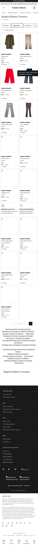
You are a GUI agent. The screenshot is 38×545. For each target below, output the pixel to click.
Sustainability (7, 454)
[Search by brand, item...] (3, 7)
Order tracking (8, 406)
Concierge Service (9, 397)
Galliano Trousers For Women (18, 354)
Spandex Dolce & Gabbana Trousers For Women (19, 345)
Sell (4, 418)
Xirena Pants (19, 363)
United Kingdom (11, 535)
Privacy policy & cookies (18, 490)
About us (6, 451)
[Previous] (14, 323)
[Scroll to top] (30, 323)
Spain (30, 535)
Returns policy (7, 412)
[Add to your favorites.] (17, 54)
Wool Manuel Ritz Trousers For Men (17, 329)
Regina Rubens (13, 13)
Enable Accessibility (19, 1)
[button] (34, 8)
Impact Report (7, 457)
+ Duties (7, 62)
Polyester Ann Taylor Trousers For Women (18, 336)
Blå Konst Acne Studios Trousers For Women (18, 331)
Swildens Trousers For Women (18, 358)
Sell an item (7, 427)
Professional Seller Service (12, 430)
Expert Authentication (26, 209)
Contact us (6, 442)
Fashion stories (8, 462)
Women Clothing (25, 13)
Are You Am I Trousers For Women (18, 338)
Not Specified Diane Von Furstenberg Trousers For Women (19, 341)
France (4, 535)
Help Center (7, 439)
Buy (4, 403)
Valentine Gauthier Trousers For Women (18, 361)
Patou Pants (28, 356)
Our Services (8, 391)
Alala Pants (30, 334)
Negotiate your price (8, 209)
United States (19, 535)
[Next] (23, 323)
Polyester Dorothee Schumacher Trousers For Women (19, 350)
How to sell (6, 421)
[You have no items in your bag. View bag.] (34, 8)
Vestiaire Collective (10, 447)
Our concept (7, 394)
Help (4, 435)
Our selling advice (9, 424)
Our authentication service (12, 409)
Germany (26, 535)
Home (4, 13)
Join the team (7, 459)
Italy (34, 535)
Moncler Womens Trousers (12, 356)
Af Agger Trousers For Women (12, 334)
